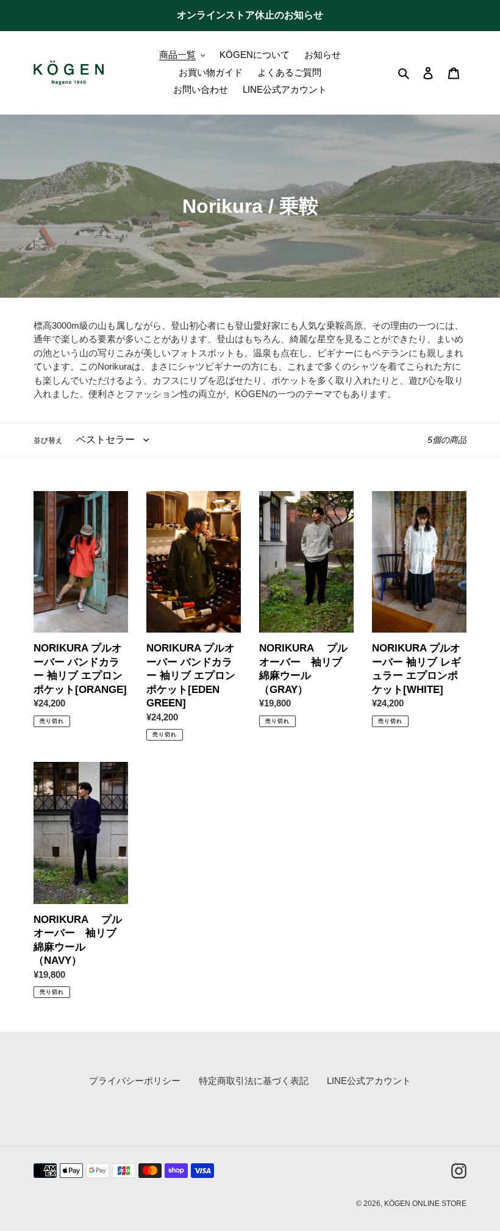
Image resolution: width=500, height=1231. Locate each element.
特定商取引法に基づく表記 (254, 1080)
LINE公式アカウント (369, 1080)
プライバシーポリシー (134, 1080)
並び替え (48, 440)
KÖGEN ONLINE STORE (425, 1203)
